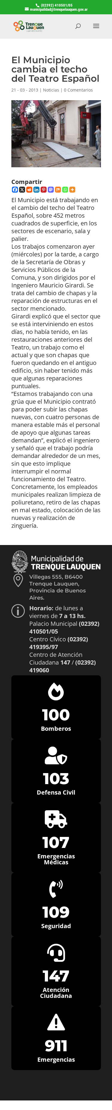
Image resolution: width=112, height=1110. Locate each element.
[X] (22, 190)
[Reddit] (29, 190)
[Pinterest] (44, 190)
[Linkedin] (36, 190)
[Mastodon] (51, 190)
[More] (72, 190)
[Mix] (58, 190)
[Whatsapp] (65, 190)
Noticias (51, 90)
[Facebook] (15, 190)
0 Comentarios (78, 90)
